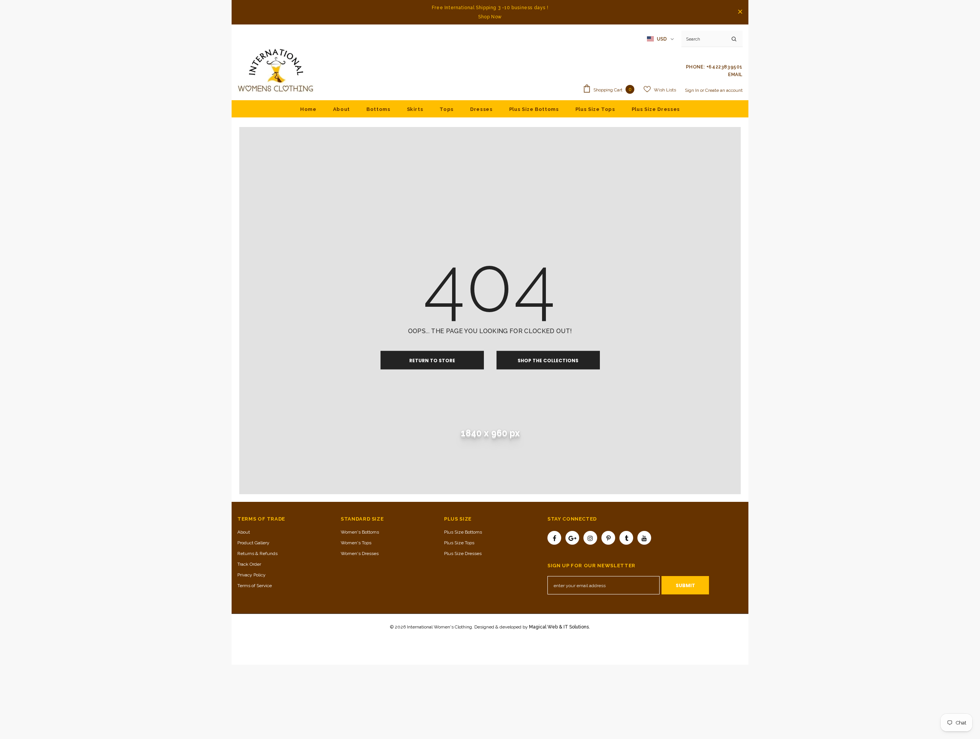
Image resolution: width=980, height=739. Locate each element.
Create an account (724, 90)
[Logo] (275, 70)
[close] (740, 12)
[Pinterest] (608, 538)
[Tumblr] (626, 538)
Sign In (692, 90)
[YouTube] (644, 538)
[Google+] (572, 538)
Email (735, 74)
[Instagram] (590, 538)
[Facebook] (554, 538)
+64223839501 (724, 67)
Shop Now (490, 17)
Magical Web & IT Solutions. (559, 627)
